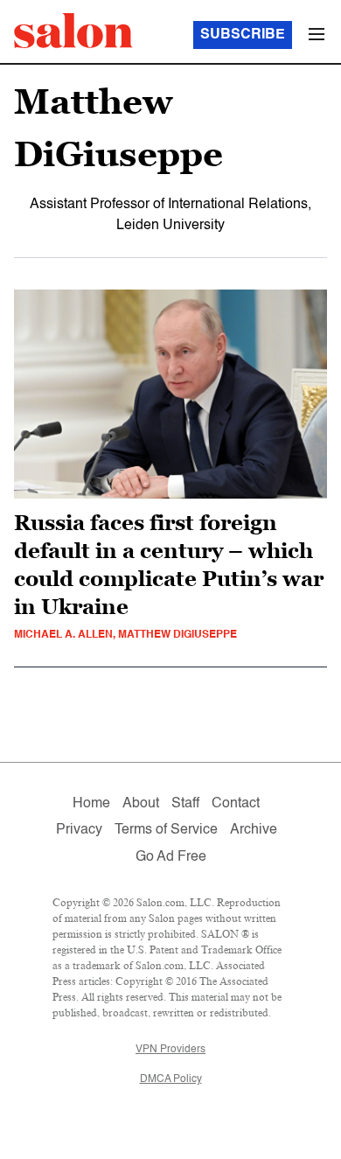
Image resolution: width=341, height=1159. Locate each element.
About (140, 804)
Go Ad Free (171, 857)
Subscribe (242, 35)
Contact (236, 804)
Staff (185, 804)
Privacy (79, 830)
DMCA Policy (171, 1079)
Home (91, 804)
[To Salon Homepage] (73, 30)
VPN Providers (170, 1049)
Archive (253, 830)
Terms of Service (166, 830)
